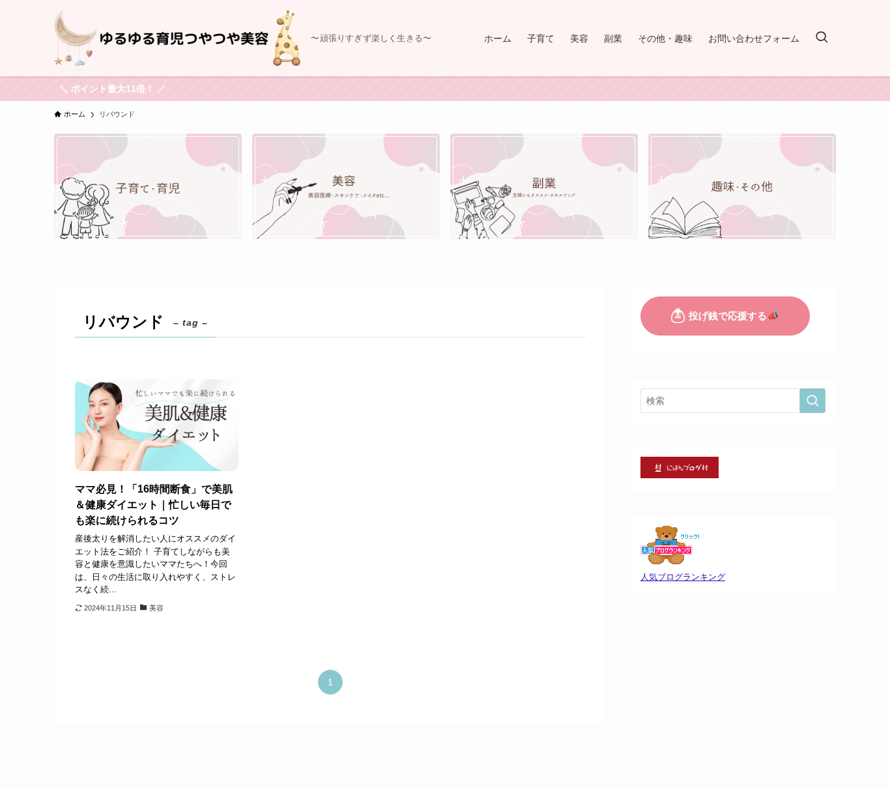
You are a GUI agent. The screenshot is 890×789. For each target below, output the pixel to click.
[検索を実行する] (812, 400)
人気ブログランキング (682, 577)
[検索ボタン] (821, 38)
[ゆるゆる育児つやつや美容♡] (177, 38)
